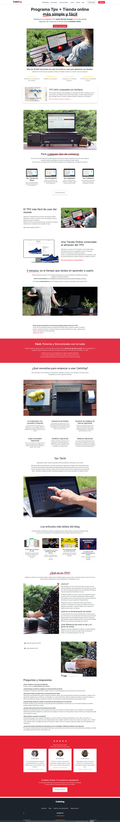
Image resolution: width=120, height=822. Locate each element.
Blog (83, 2)
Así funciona (54, 2)
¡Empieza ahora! (60, 789)
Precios (72, 2)
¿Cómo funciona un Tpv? (32, 648)
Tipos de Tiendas (64, 2)
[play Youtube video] (79, 218)
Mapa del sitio (75, 808)
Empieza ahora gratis (60, 26)
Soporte (78, 2)
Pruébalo (101, 2)
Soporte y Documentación (61, 808)
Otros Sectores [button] (60, 192)
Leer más (32, 557)
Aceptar (91, 821)
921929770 (46, 2)
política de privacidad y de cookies (82, 821)
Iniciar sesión (91, 2)
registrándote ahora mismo (42, 686)
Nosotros (43, 808)
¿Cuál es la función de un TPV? (33, 643)
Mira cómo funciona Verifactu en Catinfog (59, 99)
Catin (17, 2)
